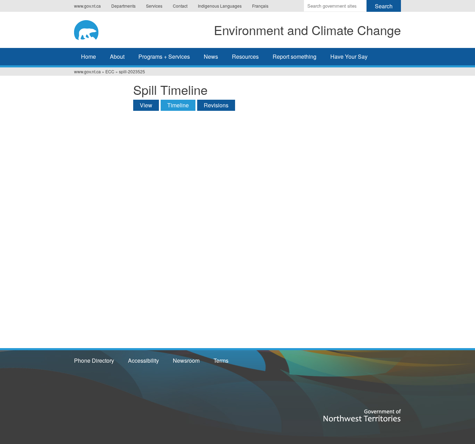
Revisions (216, 105)
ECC (109, 71)
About (117, 56)
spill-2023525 (132, 71)
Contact (180, 6)
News (211, 56)
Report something (294, 56)
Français (260, 6)
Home (88, 56)
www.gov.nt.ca (87, 6)
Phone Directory (94, 360)
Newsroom (186, 360)
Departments (123, 6)
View (146, 105)
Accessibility (143, 360)
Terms (221, 360)
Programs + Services (164, 56)
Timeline (181, 105)
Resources (245, 56)
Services (154, 6)
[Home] (93, 28)
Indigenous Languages (220, 6)
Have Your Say (349, 56)
